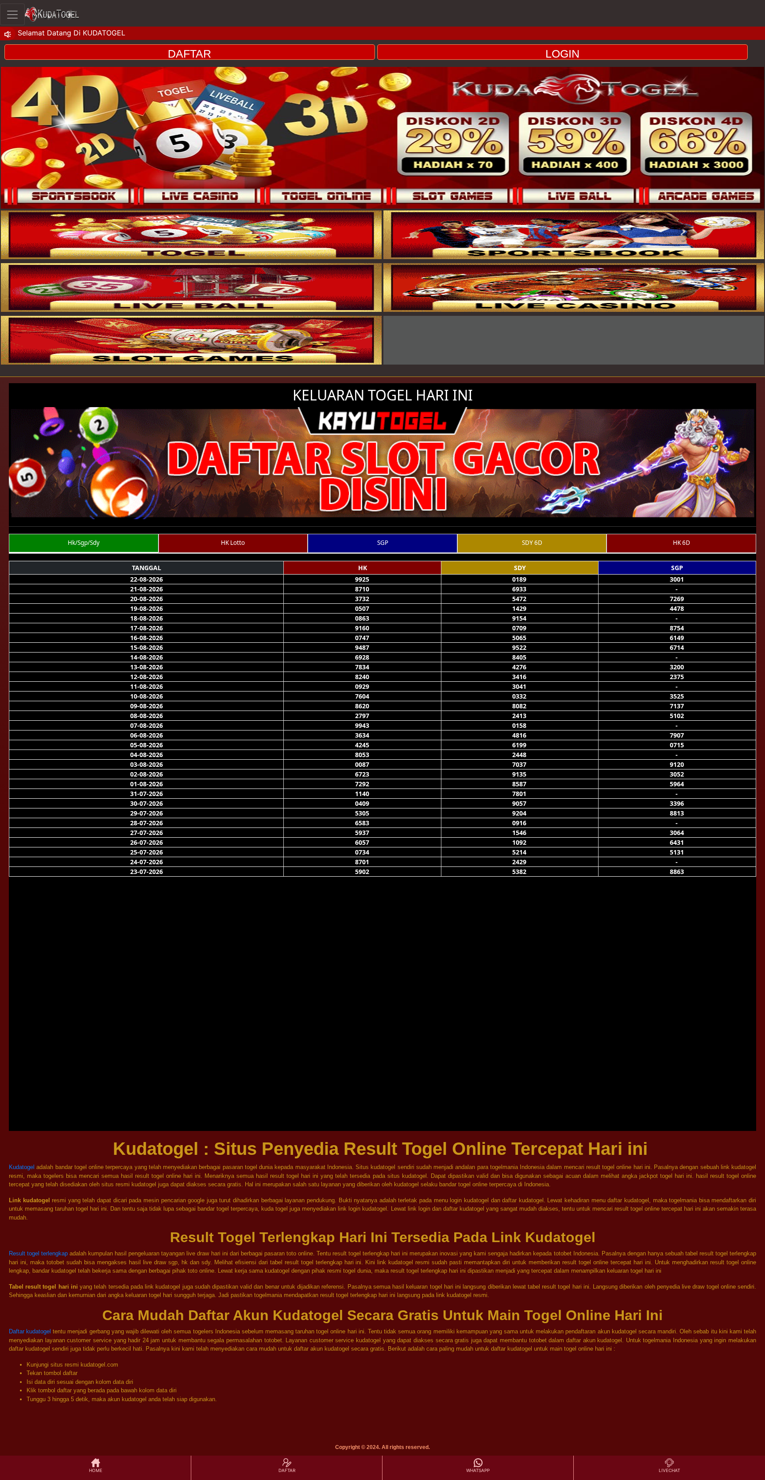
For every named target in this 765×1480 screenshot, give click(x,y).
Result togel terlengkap (38, 1253)
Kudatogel (22, 1167)
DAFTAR (189, 53)
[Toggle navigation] (12, 14)
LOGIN (562, 53)
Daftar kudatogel (30, 1331)
